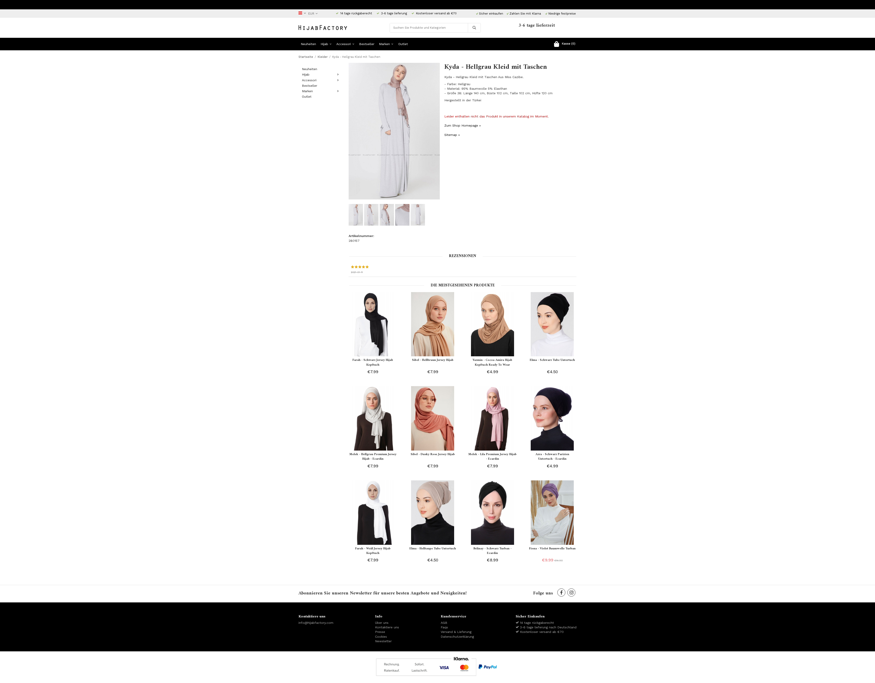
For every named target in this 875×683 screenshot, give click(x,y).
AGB (444, 622)
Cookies (381, 636)
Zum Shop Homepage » (462, 125)
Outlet (403, 44)
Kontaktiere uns (387, 627)
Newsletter (383, 641)
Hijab (324, 44)
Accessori (343, 44)
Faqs (444, 627)
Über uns (382, 622)
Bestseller (366, 44)
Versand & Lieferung (456, 632)
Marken (384, 44)
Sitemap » (452, 135)
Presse (380, 632)
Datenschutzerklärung (457, 636)
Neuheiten (308, 44)
